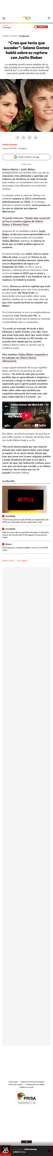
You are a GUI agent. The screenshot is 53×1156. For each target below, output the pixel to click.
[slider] (26, 1145)
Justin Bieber (22, 560)
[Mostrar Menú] (3, 18)
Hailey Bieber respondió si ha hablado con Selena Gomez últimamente (25, 358)
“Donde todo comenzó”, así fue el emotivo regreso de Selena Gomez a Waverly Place (26, 221)
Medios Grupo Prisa (26, 1102)
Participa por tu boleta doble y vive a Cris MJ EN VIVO (25, 548)
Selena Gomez (8, 560)
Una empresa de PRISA (26, 1096)
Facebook (17, 137)
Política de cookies (15, 1084)
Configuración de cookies (35, 1084)
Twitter (23, 137)
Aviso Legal (13, 1082)
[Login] (49, 18)
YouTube (26, 1059)
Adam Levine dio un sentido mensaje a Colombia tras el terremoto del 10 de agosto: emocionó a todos (25, 535)
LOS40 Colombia (26, 18)
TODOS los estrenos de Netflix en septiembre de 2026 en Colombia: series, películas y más (25, 520)
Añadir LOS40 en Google (28, 157)
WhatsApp (29, 137)
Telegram (35, 137)
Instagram (21, 1059)
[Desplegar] (26, 1141)
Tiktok (15, 1059)
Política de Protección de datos (32, 1082)
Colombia (6, 27)
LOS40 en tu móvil (26, 1087)
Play (49, 1151)
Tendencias (24, 36)
